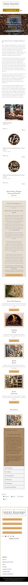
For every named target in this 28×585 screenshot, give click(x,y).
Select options (6, 155)
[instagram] (8, 536)
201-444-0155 (16, 230)
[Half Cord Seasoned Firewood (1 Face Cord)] (14, 139)
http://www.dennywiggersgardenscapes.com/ (14, 580)
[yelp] (11, 536)
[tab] (14, 430)
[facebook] (3, 536)
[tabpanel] (14, 449)
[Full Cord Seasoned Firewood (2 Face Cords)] (14, 166)
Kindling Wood (7, 123)
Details (24, 129)
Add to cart (5, 128)
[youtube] (5, 536)
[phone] (13, 536)
